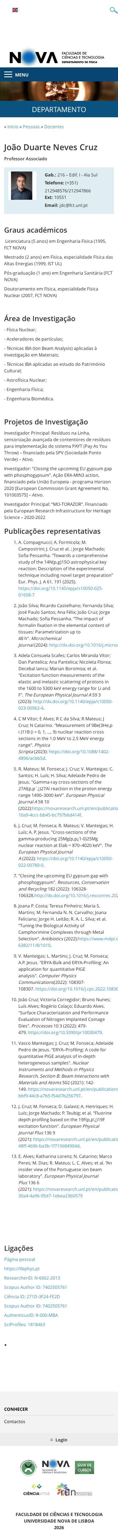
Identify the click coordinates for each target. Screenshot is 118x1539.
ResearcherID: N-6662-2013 (32, 1278)
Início (12, 127)
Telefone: (54, 183)
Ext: (49, 197)
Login (61, 1440)
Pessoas (31, 127)
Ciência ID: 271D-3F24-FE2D (32, 1297)
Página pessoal (19, 1259)
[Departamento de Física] (59, 57)
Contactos (14, 1421)
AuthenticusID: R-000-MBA (31, 1315)
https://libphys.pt (22, 1269)
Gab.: (50, 175)
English (15, 10)
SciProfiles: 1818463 (24, 1324)
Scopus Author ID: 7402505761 (35, 1287)
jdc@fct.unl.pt (74, 205)
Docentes (54, 127)
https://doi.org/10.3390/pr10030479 (65, 1032)
